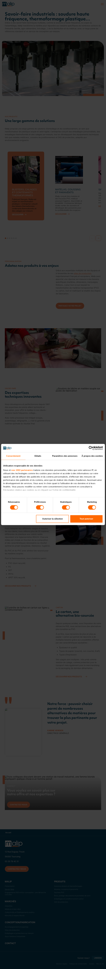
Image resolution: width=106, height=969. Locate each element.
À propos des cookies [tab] (92, 456)
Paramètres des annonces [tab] (64, 456)
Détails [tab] (38, 456)
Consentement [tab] (13, 456)
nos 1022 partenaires (22, 470)
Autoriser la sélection (52, 519)
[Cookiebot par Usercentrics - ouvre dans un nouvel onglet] (91, 448)
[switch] (40, 507)
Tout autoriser (86, 519)
